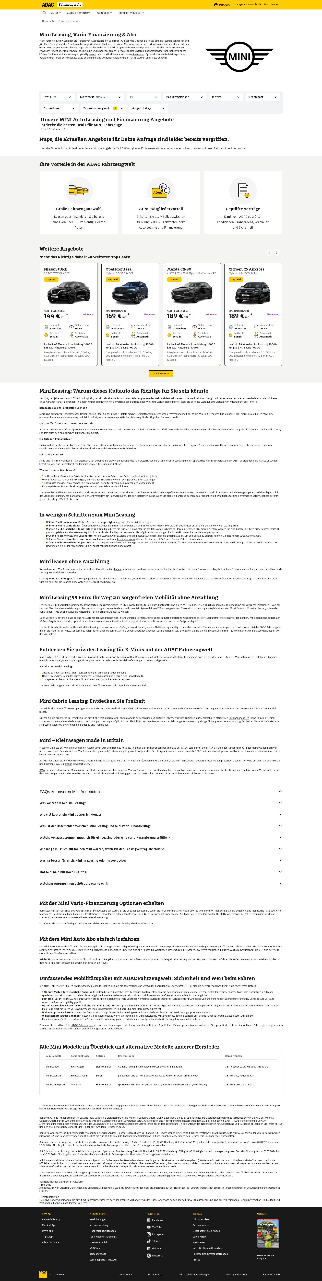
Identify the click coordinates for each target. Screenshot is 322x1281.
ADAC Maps (95, 1248)
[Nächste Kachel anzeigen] (276, 252)
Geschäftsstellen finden (206, 1230)
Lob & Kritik (199, 1236)
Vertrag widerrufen (236, 1274)
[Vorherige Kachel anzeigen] (269, 252)
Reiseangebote (97, 1253)
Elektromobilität (95, 773)
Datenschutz (155, 1274)
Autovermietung (98, 1225)
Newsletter (199, 1242)
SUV (78, 1084)
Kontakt (275, 4)
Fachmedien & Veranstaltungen (210, 1253)
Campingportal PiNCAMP (103, 1259)
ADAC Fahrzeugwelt (172, 708)
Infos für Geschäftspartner (208, 1248)
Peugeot (234, 1066)
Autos (54, 13)
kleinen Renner (47, 754)
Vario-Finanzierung (217, 910)
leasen (92, 54)
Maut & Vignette (77, 13)
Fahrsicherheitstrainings (103, 1236)
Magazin (241, 4)
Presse (196, 1259)
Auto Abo (54, 946)
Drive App (47, 1230)
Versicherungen (97, 1219)
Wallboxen (103, 13)
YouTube (157, 1227)
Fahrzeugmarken (141, 398)
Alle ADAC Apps (50, 1242)
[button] (43, 13)
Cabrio (68, 764)
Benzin (108, 1066)
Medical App (49, 1225)
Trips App (47, 1236)
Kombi (84, 1075)
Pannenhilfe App (51, 1219)
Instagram (158, 1234)
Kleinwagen (62, 40)
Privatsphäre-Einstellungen (194, 1274)
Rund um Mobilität (129, 13)
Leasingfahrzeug (126, 539)
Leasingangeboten (239, 718)
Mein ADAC (225, 5)
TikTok (156, 1241)
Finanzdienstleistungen (102, 1230)
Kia (248, 1066)
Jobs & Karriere (201, 1219)
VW (231, 1075)
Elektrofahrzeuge (132, 660)
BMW (42, 770)
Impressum (126, 1274)
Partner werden (201, 1225)
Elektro (100, 1066)
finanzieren (138, 54)
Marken (65, 21)
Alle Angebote (161, 373)
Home (45, 21)
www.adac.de (254, 4)
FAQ (266, 4)
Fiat (259, 1066)
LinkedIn (157, 1248)
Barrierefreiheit (271, 1274)
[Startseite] (64, 4)
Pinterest (157, 1255)
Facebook (157, 1220)
